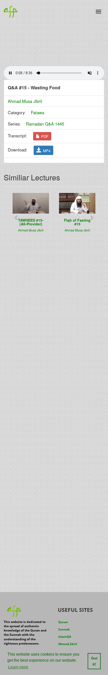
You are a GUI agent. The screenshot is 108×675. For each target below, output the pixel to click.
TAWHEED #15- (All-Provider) (30, 222)
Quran (63, 622)
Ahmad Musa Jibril (25, 101)
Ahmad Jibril (67, 644)
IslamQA (64, 636)
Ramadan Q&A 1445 (45, 124)
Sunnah (64, 629)
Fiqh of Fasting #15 (77, 222)
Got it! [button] (94, 661)
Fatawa (37, 112)
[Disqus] (54, 306)
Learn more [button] (18, 667)
